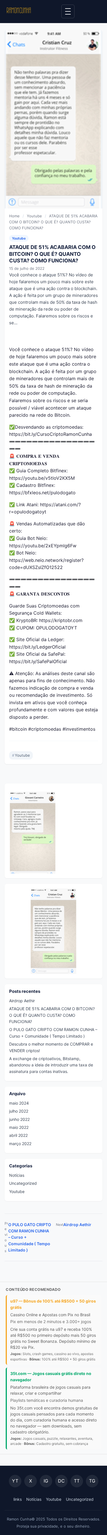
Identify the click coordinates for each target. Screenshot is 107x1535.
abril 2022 (18, 1135)
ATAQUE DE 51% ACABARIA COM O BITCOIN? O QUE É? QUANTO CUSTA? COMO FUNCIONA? (52, 1015)
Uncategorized (23, 1183)
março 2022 (20, 1143)
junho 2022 (19, 1119)
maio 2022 (19, 1127)
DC (61, 1481)
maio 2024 (19, 1103)
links (17, 1499)
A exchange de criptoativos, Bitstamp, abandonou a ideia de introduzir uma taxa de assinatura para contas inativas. (51, 1065)
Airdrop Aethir (22, 1000)
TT (77, 1481)
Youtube (19, 238)
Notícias (16, 1175)
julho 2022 (18, 1111)
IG (46, 1481)
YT (15, 1481)
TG (92, 1481)
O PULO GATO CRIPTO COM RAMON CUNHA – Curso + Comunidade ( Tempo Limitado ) (28, 1237)
